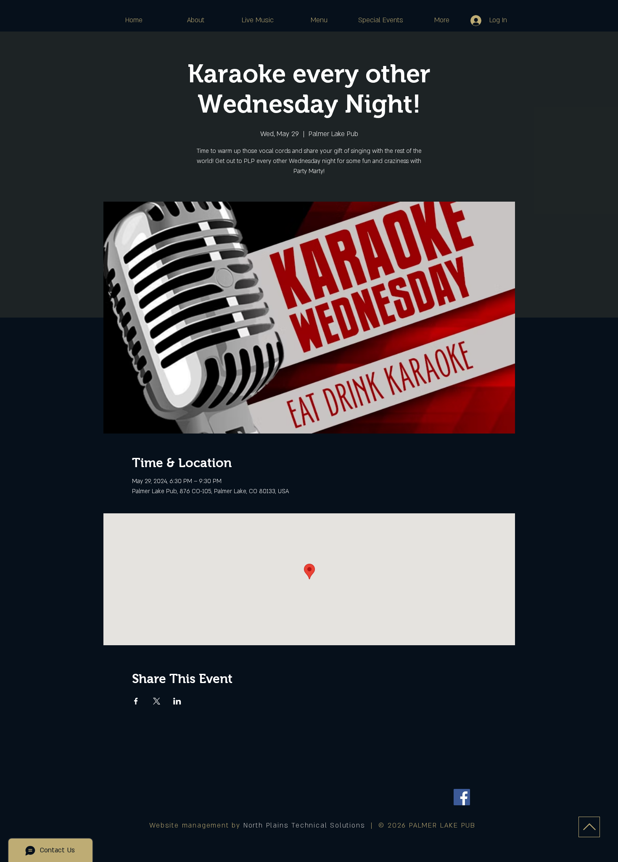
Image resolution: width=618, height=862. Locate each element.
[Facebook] (462, 797)
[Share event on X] (157, 701)
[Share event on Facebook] (136, 701)
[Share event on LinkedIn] (177, 701)
